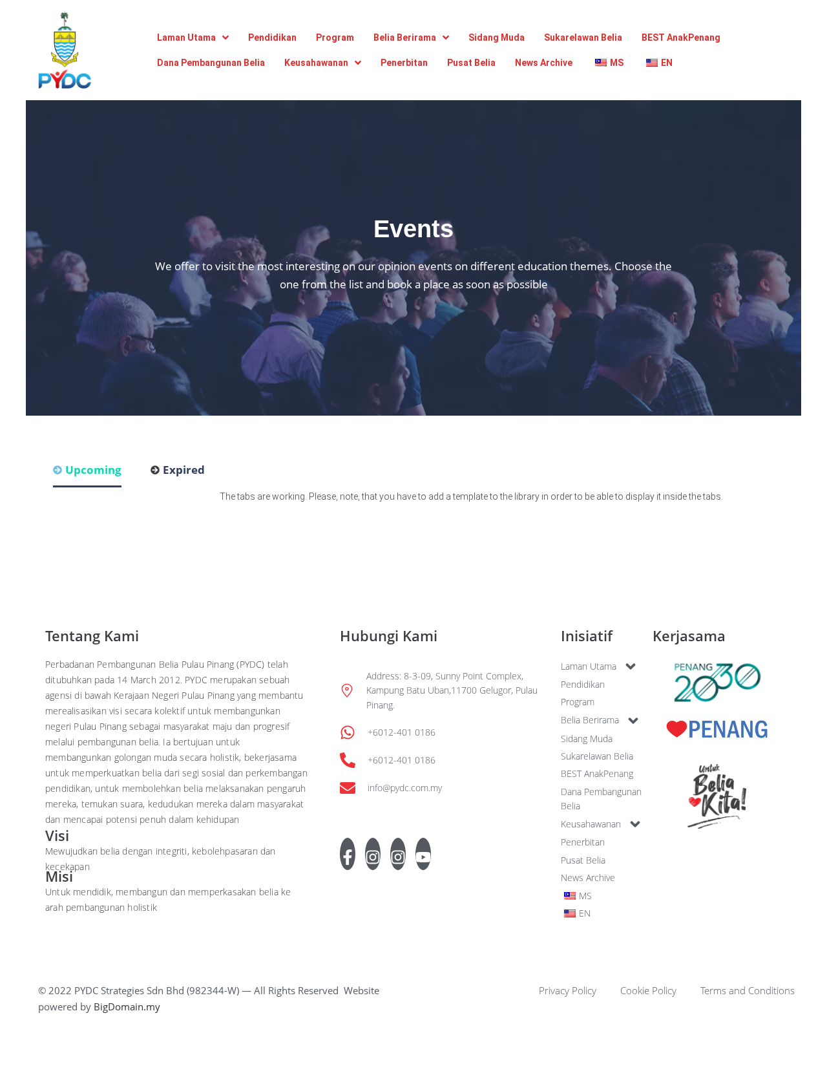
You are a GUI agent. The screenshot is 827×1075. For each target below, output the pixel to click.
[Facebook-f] (347, 854)
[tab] (87, 474)
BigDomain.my (127, 1006)
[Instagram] (373, 854)
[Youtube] (423, 854)
